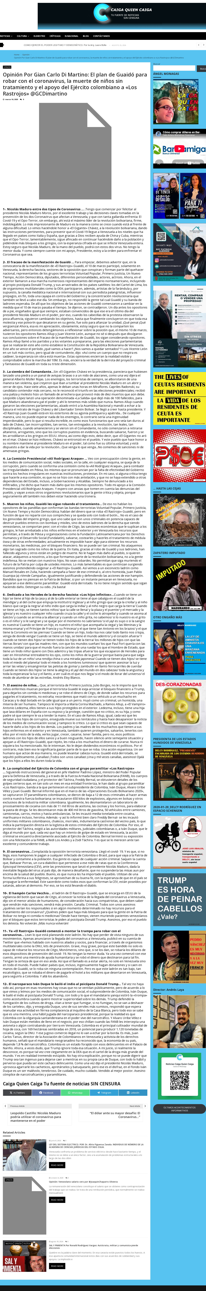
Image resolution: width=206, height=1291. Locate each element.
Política (27, 1244)
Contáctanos (101, 36)
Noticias (5, 36)
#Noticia (9, 1143)
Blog (86, 36)
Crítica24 (55, 36)
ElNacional (71, 36)
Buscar (156, 63)
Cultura (22, 36)
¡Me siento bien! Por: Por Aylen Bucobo (44, 44)
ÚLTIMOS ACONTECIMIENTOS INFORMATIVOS (179, 1109)
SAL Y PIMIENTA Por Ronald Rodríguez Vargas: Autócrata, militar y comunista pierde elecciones (93, 1246)
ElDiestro (39, 36)
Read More (57, 1165)
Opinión (7, 67)
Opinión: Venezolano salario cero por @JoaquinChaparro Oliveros (83, 1182)
